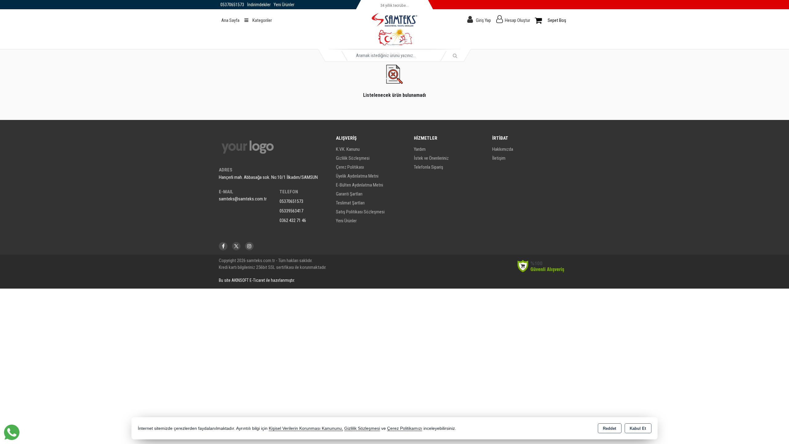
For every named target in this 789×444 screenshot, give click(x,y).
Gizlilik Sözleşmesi (353, 158)
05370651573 (291, 201)
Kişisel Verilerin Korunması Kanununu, (306, 428)
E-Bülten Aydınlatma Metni (359, 185)
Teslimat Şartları (350, 203)
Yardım (420, 149)
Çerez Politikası (350, 167)
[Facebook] (223, 246)
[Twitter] (236, 246)
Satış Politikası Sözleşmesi (360, 212)
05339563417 (291, 210)
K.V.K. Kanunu (348, 149)
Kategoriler (261, 20)
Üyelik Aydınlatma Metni (357, 176)
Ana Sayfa (230, 20)
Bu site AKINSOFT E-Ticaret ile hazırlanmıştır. (257, 280)
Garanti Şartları (349, 194)
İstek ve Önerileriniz (431, 158)
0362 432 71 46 (293, 220)
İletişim (498, 158)
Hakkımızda (502, 149)
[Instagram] (249, 246)
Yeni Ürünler (346, 221)
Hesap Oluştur (517, 20)
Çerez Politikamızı (404, 428)
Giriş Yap (483, 20)
